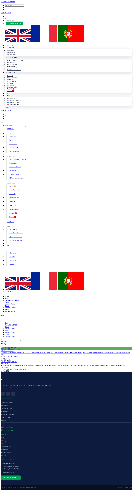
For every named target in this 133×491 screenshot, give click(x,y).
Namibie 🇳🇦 (13, 213)
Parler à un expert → (14, 23)
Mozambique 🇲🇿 (14, 209)
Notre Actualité (13, 147)
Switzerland (14, 356)
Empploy (17, 369)
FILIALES (10, 222)
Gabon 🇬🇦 (12, 194)
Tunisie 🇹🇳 (12, 217)
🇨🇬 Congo (4, 441)
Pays (10, 140)
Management (13, 264)
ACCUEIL (10, 129)
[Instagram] (13, 394)
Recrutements (13, 163)
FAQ (8, 245)
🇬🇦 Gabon (4, 438)
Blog (131, 487)
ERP (11, 369)
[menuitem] (18, 42)
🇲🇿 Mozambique (6, 447)
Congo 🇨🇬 (12, 186)
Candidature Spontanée (16, 233)
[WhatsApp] (8, 394)
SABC (7, 356)
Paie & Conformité (15, 167)
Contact (126, 487)
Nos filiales (12, 136)
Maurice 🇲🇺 (12, 205)
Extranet (23, 369)
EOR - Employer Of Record (17, 159)
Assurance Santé (14, 174)
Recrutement (4, 405)
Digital (7, 369)
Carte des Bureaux (14, 151)
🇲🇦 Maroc (4, 444)
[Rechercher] (21, 340)
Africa (3, 356)
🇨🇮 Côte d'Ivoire (6, 452)
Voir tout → (4, 455)
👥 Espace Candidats (15, 237)
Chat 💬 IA (12, 253)
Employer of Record (7, 402)
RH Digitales (5, 363)
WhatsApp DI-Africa (8, 472)
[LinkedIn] (3, 394)
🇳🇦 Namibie (4, 449)
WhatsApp (12, 260)
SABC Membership (7, 351)
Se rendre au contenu (8, 2)
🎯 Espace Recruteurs (15, 240)
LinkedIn (12, 257)
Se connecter (10, 20)
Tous (6, 298)
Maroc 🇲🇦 (12, 201)
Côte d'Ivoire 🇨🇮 (14, 190)
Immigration (13, 170)
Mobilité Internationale (16, 178)
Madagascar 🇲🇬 (13, 197)
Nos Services (13, 144)
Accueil (120, 487)
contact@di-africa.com (8, 463)
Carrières (3, 420)
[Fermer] (1, 122)
